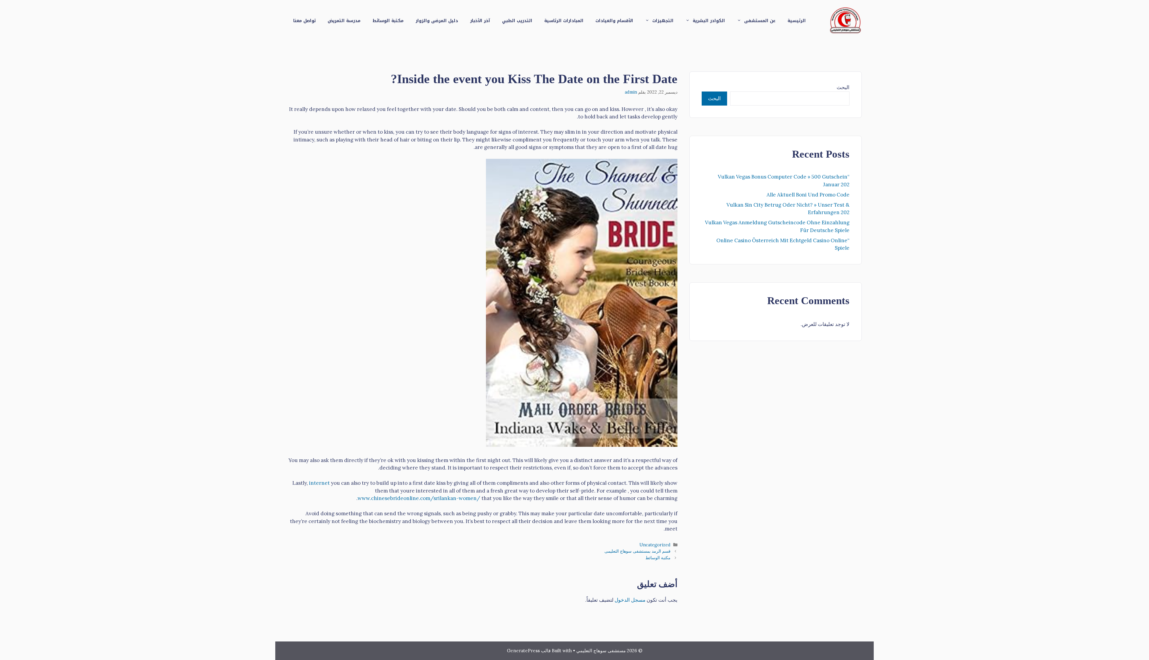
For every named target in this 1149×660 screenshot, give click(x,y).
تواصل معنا (304, 21)
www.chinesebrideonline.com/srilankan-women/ (419, 498)
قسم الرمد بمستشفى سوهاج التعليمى (637, 551)
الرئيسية (797, 21)
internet (319, 483)
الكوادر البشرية (709, 21)
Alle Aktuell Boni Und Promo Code (808, 194)
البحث (843, 87)
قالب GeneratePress (529, 650)
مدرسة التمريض (344, 21)
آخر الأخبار (480, 21)
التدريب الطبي (517, 21)
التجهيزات (663, 21)
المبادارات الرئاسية (563, 21)
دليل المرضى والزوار (437, 21)
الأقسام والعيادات (614, 21)
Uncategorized (655, 545)
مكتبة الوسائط (388, 21)
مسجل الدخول (630, 600)
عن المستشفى (760, 21)
